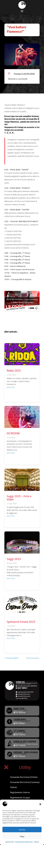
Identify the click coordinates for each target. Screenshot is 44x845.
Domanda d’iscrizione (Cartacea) (24, 782)
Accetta (22, 829)
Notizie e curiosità (17, 78)
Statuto (13, 787)
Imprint (36, 842)
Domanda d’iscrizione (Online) (23, 777)
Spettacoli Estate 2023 (21, 621)
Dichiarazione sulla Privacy (24, 842)
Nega (22, 836)
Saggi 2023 (14, 559)
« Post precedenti (11, 658)
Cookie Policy (9, 842)
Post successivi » (33, 658)
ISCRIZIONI (13, 433)
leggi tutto (11, 387)
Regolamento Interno (20, 792)
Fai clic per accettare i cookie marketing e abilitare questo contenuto (22, 300)
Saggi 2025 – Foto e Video (19, 497)
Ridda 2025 (14, 370)
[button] (40, 804)
